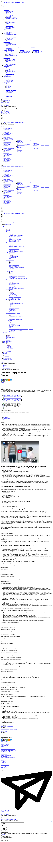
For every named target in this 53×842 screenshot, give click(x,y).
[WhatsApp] (7, 380)
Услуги (19, 47)
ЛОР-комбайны (10, 31)
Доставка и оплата (28, 52)
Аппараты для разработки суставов (11, 44)
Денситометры (9, 54)
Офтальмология (7, 33)
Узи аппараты (7, 58)
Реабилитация (7, 42)
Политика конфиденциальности (8, 819)
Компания (33, 47)
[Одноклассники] (9, 380)
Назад (8, 229)
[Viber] (5, 380)
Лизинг (22, 55)
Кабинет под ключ (22, 50)
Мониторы (8, 86)
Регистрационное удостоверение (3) (9, 729)
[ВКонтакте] (1, 380)
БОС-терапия (9, 45)
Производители (37, 51)
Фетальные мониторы (11, 24)
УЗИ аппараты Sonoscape (9, 62)
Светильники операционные (9, 81)
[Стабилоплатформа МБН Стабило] (12, 395)
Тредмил (8, 75)
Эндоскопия (6, 82)
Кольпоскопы (9, 26)
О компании (36, 50)
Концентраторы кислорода (10, 15)
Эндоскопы (9, 96)
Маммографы (9, 51)
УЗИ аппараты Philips (11, 64)
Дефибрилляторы (10, 13)
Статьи (42, 51)
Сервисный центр (23, 53)
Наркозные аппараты (11, 17)
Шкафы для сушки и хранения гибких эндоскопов (11, 91)
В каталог (3, 834)
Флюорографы (9, 53)
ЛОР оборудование (8, 29)
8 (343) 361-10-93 (5, 102)
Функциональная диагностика (8, 66)
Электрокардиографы (11, 71)
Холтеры (8, 67)
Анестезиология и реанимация (8, 9)
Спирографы (9, 72)
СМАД (8, 69)
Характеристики (7, 418)
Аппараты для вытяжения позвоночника (9, 48)
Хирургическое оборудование (7, 77)
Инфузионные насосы (11, 18)
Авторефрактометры (11, 35)
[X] (3, 380)
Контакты (47, 51)
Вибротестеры (9, 70)
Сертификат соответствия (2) (7, 726)
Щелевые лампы (10, 40)
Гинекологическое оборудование (8, 20)
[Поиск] (1, 5)
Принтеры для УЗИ (10, 60)
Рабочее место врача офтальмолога (11, 38)
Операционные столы (11, 79)
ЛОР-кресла (9, 32)
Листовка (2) (4, 731)
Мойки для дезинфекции (9, 88)
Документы (6, 419)
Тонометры (9, 39)
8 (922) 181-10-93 (6, 113)
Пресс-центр (3, 767)
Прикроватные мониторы (9, 12)
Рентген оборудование (9, 50)
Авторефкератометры (11, 34)
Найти (2, 823)
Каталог (3, 6)
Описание (5, 417)
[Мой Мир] (11, 380)
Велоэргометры (10, 74)
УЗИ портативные (10, 59)
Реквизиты (36, 55)
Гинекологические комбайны (10, 28)
